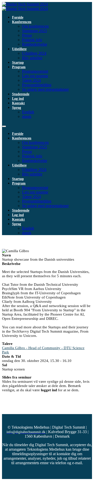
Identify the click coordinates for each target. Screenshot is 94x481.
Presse (27, 35)
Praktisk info (32, 40)
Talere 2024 (31, 80)
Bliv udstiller (32, 58)
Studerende (20, 94)
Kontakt (18, 103)
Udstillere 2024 (34, 53)
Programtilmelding (36, 85)
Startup (18, 62)
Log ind (18, 99)
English (28, 112)
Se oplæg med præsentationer (45, 89)
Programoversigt (35, 71)
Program (19, 67)
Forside (17, 17)
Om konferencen (35, 26)
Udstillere (19, 49)
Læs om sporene (35, 76)
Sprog (16, 108)
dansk (26, 116)
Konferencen (21, 22)
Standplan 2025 (34, 31)
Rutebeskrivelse (34, 44)
